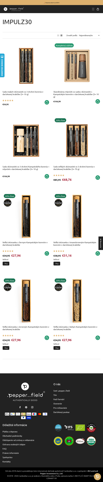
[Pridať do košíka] (47, 102)
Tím (55, 395)
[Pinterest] (26, 407)
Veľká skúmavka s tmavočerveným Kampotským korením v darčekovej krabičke (74, 243)
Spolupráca (7, 457)
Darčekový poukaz (61, 412)
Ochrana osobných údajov (14, 444)
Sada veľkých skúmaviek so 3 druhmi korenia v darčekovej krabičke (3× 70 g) (74, 167)
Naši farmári (58, 399)
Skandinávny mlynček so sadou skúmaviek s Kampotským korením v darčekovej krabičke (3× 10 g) (76, 94)
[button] (8, 100)
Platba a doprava (10, 431)
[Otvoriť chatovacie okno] (97, 476)
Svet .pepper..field (61, 390)
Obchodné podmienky (12, 435)
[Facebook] (20, 407)
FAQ (4, 448)
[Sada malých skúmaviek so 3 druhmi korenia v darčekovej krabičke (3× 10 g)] (26, 65)
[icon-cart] (97, 9)
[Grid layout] (61, 35)
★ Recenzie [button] (101, 243)
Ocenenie (57, 403)
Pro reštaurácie (60, 407)
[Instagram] (32, 407)
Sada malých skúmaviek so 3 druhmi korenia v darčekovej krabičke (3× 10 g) (23, 92)
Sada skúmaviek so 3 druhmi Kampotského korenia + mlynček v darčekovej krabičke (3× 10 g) (26, 167)
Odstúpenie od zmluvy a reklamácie (18, 440)
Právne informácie (11, 453)
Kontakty (7, 461)
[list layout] (58, 35)
